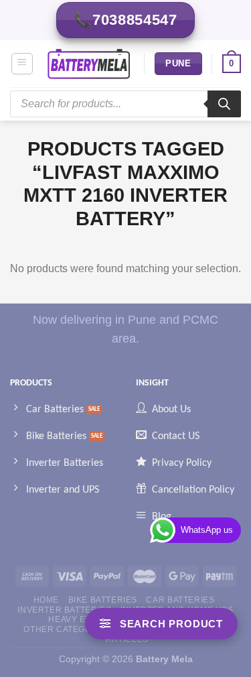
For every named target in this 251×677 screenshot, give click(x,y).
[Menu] (22, 63)
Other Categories (67, 629)
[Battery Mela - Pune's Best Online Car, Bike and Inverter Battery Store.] (89, 63)
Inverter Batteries (64, 610)
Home (46, 600)
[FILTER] (161, 623)
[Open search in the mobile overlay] (125, 103)
